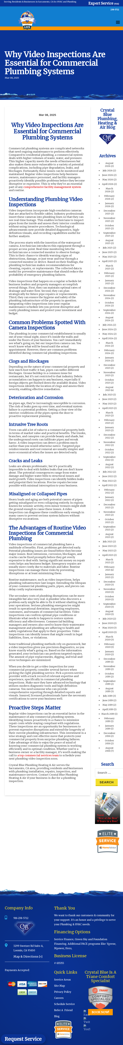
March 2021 (109, 561)
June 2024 (107, 329)
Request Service (23, 1039)
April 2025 (107, 261)
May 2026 (107, 179)
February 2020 (109, 645)
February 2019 (109, 720)
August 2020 (109, 613)
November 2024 (109, 297)
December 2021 (109, 506)
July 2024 (108, 324)
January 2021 (109, 576)
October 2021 (109, 521)
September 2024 (109, 311)
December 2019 (109, 660)
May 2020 (107, 627)
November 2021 (109, 513)
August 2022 (109, 466)
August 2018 (109, 749)
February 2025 (109, 274)
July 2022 (108, 471)
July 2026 (108, 170)
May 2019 (107, 704)
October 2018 (109, 742)
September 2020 (109, 605)
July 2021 (107, 541)
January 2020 (109, 653)
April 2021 (107, 555)
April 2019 (107, 709)
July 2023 (108, 394)
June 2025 (107, 252)
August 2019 (109, 690)
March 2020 (109, 638)
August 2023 (109, 389)
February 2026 (109, 197)
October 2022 (109, 451)
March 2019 (107, 713)
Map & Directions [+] (27, 956)
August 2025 (109, 242)
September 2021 (109, 528)
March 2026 (109, 190)
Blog (57, 1016)
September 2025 (109, 234)
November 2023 (109, 374)
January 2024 (109, 359)
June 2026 (107, 175)
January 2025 (109, 282)
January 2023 (109, 429)
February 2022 (109, 491)
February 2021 (109, 568)
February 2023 (109, 421)
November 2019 (109, 668)
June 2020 (107, 623)
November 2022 (109, 444)
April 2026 (107, 184)
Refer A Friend (63, 1010)
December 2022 (109, 436)
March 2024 (109, 344)
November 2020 (109, 590)
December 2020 (109, 583)
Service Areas (62, 979)
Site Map (59, 985)
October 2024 (109, 304)
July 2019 (107, 695)
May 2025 (107, 256)
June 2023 (107, 399)
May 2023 (107, 403)
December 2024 (109, 289)
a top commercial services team (38, 755)
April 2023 (107, 408)
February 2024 (109, 352)
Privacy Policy (62, 991)
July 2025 (108, 247)
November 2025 (109, 219)
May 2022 (107, 480)
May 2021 (107, 550)
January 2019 (109, 727)
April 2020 (107, 632)
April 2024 (107, 338)
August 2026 (109, 164)
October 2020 (109, 598)
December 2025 (109, 212)
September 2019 (109, 682)
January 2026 (109, 205)
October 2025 (109, 227)
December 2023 (109, 366)
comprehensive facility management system (52, 187)
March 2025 (109, 267)
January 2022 (109, 499)
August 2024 (109, 319)
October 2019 (109, 675)
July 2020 (108, 618)
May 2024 (107, 333)
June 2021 (107, 546)
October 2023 (109, 381)
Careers (59, 998)
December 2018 (109, 734)
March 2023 (109, 414)
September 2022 (109, 458)
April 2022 (107, 485)
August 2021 (109, 535)
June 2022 (107, 476)
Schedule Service (64, 1004)
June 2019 (107, 700)
